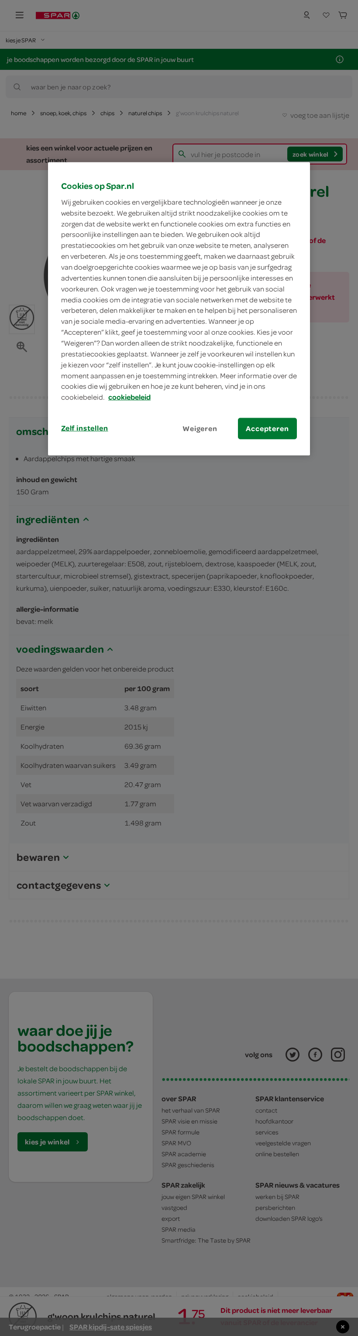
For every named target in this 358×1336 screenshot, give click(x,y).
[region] (179, 309)
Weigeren (199, 428)
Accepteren (267, 428)
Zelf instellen (84, 428)
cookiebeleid (129, 397)
